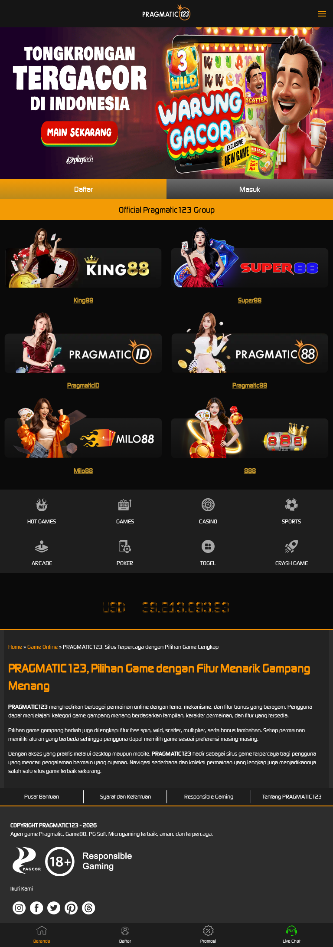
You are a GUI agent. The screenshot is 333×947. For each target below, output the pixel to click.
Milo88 (83, 471)
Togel (208, 563)
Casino (208, 521)
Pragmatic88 (249, 385)
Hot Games (41, 521)
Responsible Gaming (208, 796)
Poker (125, 563)
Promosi (208, 941)
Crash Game (291, 563)
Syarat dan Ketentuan (125, 796)
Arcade (42, 563)
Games (125, 521)
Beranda (41, 941)
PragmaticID (83, 385)
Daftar (83, 189)
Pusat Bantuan (41, 796)
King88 (83, 300)
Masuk (249, 189)
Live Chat (291, 941)
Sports (291, 521)
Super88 (249, 300)
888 (250, 471)
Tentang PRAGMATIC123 (292, 796)
